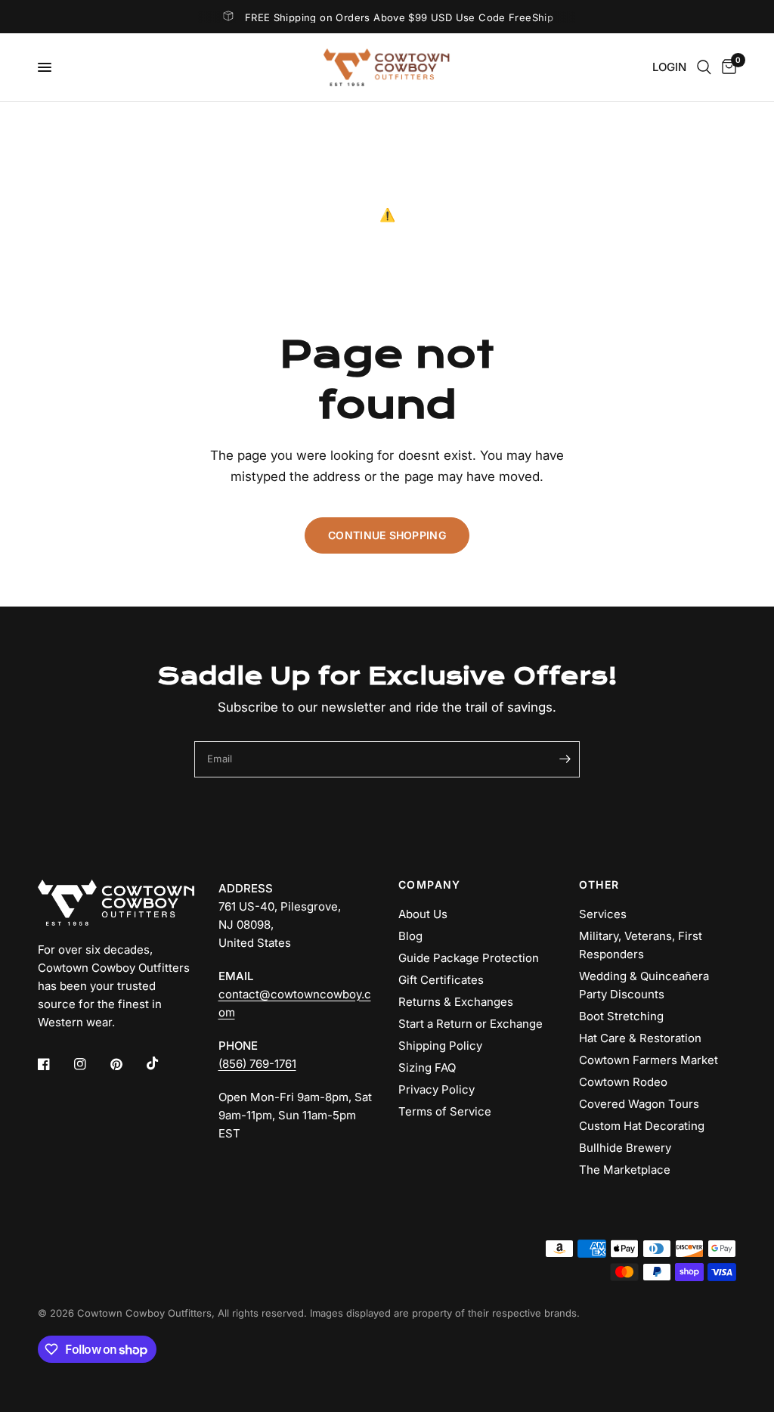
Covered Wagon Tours (639, 1104)
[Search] (704, 67)
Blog (410, 936)
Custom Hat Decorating (641, 1126)
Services (603, 914)
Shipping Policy (440, 1045)
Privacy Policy (436, 1089)
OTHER (599, 885)
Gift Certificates (441, 980)
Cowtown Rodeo (623, 1082)
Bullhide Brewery (625, 1147)
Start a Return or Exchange (470, 1023)
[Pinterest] (127, 1064)
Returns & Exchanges (455, 1002)
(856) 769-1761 (257, 1064)
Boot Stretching (621, 1016)
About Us (422, 914)
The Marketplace (624, 1169)
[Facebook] (54, 1064)
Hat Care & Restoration (640, 1038)
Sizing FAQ (427, 1067)
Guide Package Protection (468, 958)
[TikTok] (163, 1063)
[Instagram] (90, 1064)
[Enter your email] (565, 759)
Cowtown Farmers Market (648, 1060)
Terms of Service (444, 1111)
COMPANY (429, 885)
